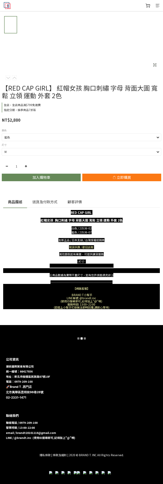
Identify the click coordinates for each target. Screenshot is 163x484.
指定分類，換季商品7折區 (20, 110)
